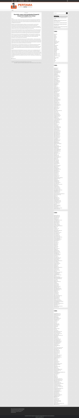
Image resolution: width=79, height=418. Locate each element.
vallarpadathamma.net (57, 342)
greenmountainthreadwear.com (58, 383)
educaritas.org (56, 83)
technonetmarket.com (57, 151)
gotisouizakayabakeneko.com (58, 335)
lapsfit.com (55, 123)
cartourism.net (56, 293)
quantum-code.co (56, 157)
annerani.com (56, 243)
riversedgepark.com (57, 76)
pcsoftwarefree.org (57, 90)
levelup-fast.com (56, 124)
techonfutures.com (56, 175)
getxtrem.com (56, 359)
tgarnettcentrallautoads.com (58, 225)
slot (30, 0)
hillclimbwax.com (56, 396)
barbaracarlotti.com (57, 296)
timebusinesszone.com (57, 400)
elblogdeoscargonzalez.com (58, 267)
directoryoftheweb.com (57, 318)
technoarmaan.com (56, 192)
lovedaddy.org (56, 371)
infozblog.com (56, 265)
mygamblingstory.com (57, 313)
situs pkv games (15, 408)
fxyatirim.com (56, 97)
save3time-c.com (56, 228)
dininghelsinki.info (56, 142)
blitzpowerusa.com (57, 352)
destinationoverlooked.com (58, 394)
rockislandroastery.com (57, 201)
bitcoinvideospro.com (57, 332)
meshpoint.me (56, 336)
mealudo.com (56, 367)
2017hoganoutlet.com (57, 315)
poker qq (55, 40)
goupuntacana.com (56, 75)
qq (54, 61)
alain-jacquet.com (56, 334)
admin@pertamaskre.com (24, 17)
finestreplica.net (56, 145)
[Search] (67, 1)
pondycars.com (56, 174)
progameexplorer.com (57, 200)
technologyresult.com (57, 99)
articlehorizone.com (57, 116)
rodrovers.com (56, 112)
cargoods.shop (56, 330)
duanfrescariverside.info (57, 143)
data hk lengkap (56, 57)
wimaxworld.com (56, 259)
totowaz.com (56, 387)
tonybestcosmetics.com (57, 194)
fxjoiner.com (56, 196)
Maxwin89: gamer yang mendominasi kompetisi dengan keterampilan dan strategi (26, 15)
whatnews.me (56, 158)
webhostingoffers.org (57, 100)
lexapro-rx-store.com (57, 299)
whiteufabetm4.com (57, 140)
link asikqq (55, 50)
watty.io (55, 327)
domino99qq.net (56, 317)
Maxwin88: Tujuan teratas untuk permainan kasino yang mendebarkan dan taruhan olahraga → (28, 62)
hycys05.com (56, 354)
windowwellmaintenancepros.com (59, 403)
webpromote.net (56, 268)
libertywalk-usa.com (57, 216)
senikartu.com (56, 325)
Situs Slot (15, 0)
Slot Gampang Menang (21, 0)
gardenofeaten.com (57, 353)
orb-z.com (55, 346)
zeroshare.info (56, 246)
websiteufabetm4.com (57, 139)
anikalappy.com (56, 141)
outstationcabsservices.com (58, 184)
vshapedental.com (56, 180)
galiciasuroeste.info (57, 251)
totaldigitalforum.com (57, 191)
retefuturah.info (56, 148)
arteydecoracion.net (57, 270)
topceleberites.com (57, 131)
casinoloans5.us (56, 283)
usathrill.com (56, 179)
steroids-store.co (56, 269)
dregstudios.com (56, 253)
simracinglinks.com (57, 233)
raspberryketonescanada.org (58, 177)
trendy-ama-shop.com (57, 165)
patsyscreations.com (57, 81)
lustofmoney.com (56, 399)
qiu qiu (55, 60)
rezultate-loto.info (56, 128)
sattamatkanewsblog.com (57, 385)
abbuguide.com (56, 98)
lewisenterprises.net (57, 89)
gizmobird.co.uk (56, 218)
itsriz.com (55, 329)
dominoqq (12, 409)
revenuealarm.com (56, 203)
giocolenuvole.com (56, 93)
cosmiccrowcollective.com (58, 333)
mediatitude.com (56, 231)
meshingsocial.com (56, 361)
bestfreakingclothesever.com (58, 379)
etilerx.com (55, 144)
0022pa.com (56, 245)
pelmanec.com (56, 316)
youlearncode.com (56, 96)
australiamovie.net (56, 217)
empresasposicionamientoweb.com (59, 193)
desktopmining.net (56, 297)
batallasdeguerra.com (57, 252)
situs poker (55, 48)
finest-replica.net (56, 160)
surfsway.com (56, 106)
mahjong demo (56, 42)
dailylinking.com (56, 91)
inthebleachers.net (56, 298)
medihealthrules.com (57, 178)
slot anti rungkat (17, 410)
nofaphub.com (56, 79)
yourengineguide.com (57, 182)
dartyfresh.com (56, 88)
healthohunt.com (56, 147)
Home (12, 0)
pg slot (55, 58)
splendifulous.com (56, 129)
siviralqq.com (56, 377)
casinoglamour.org (56, 304)
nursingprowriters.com (57, 382)
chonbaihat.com (56, 266)
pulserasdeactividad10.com (58, 295)
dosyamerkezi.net (56, 234)
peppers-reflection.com (57, 401)
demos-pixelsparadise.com (58, 230)
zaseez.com (55, 77)
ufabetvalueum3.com (57, 134)
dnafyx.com (55, 92)
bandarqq (55, 46)
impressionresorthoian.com (58, 378)
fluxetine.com (56, 280)
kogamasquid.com (56, 302)
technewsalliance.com (57, 150)
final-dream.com (56, 159)
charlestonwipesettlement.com (58, 388)
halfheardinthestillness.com (58, 277)
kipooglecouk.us (56, 285)
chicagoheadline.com (57, 72)
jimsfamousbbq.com (57, 215)
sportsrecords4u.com (57, 130)
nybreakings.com (56, 183)
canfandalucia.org (56, 181)
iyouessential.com (56, 94)
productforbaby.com (57, 345)
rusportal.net (56, 326)
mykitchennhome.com (57, 286)
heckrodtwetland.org (57, 276)
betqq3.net (55, 282)
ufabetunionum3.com (57, 133)
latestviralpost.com (57, 350)
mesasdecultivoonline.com (58, 348)
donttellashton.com (57, 319)
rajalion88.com (56, 74)
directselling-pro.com (57, 202)
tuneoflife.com (56, 402)
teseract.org (56, 164)
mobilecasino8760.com (57, 281)
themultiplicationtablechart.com (58, 303)
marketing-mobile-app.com (58, 363)
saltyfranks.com (56, 242)
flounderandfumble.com (57, 146)
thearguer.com (56, 362)
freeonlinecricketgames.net (58, 260)
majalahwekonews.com (57, 314)
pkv (54, 44)
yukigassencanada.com (57, 115)
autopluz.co (55, 227)
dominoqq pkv (56, 45)
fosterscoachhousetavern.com (58, 347)
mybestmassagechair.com (58, 278)
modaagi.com (56, 249)
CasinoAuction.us (56, 284)
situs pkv (55, 43)
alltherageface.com (57, 198)
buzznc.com (55, 195)
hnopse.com (55, 397)
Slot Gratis (27, 0)
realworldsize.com (56, 343)
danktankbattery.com (57, 366)
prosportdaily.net (56, 162)
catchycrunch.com (56, 78)
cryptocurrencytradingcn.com (58, 386)
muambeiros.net (56, 264)
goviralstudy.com (56, 292)
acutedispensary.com (57, 384)
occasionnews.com (56, 398)
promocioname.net (56, 258)
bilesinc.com (56, 247)
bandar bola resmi (56, 41)
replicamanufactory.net (57, 127)
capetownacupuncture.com (58, 331)
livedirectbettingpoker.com (58, 369)
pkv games (55, 47)
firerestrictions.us (56, 262)
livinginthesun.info (56, 328)
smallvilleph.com (56, 250)
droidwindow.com (56, 168)
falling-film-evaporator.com (58, 380)
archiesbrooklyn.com (57, 263)
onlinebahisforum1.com (57, 71)
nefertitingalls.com (56, 80)
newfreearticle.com (57, 351)
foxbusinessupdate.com (57, 370)
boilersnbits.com (56, 349)
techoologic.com (56, 176)
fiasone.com (55, 365)
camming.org (56, 73)
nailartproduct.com (57, 107)
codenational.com (56, 199)
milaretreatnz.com (56, 248)
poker (55, 39)
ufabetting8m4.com (57, 132)
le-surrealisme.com (57, 235)
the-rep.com (56, 241)
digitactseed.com (56, 108)
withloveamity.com (56, 95)
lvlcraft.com (55, 109)
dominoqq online (56, 49)
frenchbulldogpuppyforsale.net (58, 301)
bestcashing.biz (56, 261)
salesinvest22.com (56, 163)
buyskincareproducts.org (57, 300)
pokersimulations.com (57, 126)
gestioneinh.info (56, 161)
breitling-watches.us (57, 224)
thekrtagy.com (56, 185)
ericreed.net (56, 279)
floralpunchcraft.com (57, 364)
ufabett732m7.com (56, 166)
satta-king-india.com (57, 114)
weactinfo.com (56, 360)
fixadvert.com (56, 226)
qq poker (20, 411)
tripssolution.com (56, 113)
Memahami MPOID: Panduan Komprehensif (60, 22)
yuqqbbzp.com (56, 117)
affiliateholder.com (56, 404)
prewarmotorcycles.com (57, 232)
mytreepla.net (56, 125)
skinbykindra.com (56, 197)
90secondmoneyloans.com (58, 110)
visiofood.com (56, 167)
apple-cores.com (56, 294)
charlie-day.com (56, 368)
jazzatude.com (56, 244)
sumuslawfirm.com (56, 381)
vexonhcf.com (56, 229)
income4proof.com (56, 82)
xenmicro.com (56, 111)
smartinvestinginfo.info (57, 149)
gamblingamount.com (57, 395)
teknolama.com (56, 344)
